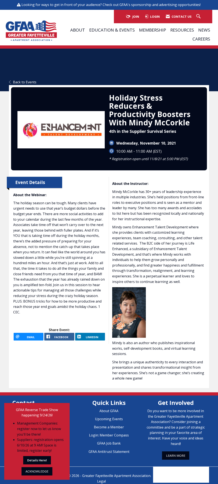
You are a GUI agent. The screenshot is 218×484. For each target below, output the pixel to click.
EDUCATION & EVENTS (112, 30)
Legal (101, 481)
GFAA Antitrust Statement (109, 451)
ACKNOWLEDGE (37, 471)
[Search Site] (199, 16)
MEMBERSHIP (152, 30)
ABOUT (77, 30)
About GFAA (108, 411)
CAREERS (201, 39)
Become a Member (109, 427)
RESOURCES (182, 30)
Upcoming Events (109, 419)
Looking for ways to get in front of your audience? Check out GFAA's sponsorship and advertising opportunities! (111, 4)
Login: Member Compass (109, 435)
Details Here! (37, 460)
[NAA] (181, 471)
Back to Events (24, 82)
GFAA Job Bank (109, 443)
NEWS (204, 30)
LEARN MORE (175, 456)
